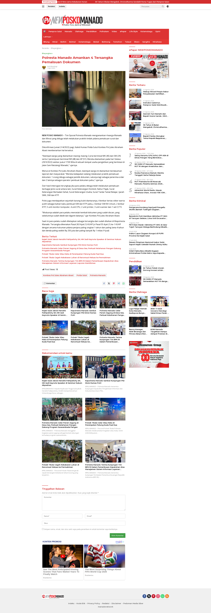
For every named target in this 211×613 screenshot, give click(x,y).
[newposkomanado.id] (72, 20)
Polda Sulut (82, 275)
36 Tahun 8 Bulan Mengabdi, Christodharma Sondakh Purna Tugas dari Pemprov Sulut (96, 2)
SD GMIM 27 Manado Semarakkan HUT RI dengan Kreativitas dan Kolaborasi (150, 165)
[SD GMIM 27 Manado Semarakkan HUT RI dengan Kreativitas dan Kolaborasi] (135, 281)
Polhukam (104, 31)
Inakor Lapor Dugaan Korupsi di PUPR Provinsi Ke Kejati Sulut (146, 234)
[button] (162, 6)
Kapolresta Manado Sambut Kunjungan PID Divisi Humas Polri (70, 245)
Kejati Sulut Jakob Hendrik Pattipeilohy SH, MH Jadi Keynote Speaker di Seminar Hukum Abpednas (81, 240)
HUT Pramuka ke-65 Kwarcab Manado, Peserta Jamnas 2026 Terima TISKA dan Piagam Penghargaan (148, 183)
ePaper (123, 31)
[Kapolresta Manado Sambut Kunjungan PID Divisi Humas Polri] (84, 301)
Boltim (63, 42)
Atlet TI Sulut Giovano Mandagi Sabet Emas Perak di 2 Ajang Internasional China (160, 311)
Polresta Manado (98, 275)
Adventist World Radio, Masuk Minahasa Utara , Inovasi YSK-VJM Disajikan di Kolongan (150, 191)
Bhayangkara (47, 53)
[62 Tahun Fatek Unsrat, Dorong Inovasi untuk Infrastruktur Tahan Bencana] (135, 269)
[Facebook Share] (104, 283)
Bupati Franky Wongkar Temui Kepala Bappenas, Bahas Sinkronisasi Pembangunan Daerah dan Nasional (155, 137)
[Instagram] (158, 596)
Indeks (62, 6)
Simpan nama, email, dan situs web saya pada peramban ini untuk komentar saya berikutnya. (81, 529)
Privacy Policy (93, 603)
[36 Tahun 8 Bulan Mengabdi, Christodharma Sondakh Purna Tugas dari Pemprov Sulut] (135, 126)
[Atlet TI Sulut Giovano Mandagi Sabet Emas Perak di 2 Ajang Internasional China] (160, 301)
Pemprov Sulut (55, 31)
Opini (157, 31)
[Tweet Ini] (109, 283)
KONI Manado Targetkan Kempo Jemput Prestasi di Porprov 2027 (159, 331)
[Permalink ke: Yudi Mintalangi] (44, 67)
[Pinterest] (153, 596)
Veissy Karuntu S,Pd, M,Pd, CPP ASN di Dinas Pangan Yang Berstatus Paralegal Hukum (151, 156)
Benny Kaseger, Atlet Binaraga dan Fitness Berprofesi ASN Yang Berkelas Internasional (137, 331)
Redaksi (51, 6)
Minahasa (157, 42)
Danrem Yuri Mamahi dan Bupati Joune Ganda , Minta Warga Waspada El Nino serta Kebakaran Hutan (155, 115)
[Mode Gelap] (168, 6)
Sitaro (136, 42)
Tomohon (117, 42)
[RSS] (167, 596)
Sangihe (146, 42)
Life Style (133, 31)
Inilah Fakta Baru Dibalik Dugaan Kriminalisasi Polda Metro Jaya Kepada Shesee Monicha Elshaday (146, 252)
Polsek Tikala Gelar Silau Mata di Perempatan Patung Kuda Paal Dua (73, 254)
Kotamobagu (146, 31)
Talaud (128, 42)
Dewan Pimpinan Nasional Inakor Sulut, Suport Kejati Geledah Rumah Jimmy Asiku (148, 243)
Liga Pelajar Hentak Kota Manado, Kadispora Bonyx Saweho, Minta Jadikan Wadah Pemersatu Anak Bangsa (138, 311)
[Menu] (43, 6)
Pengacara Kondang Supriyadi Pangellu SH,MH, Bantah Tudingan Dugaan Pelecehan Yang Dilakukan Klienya (147, 208)
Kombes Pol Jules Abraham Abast (58, 275)
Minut (55, 42)
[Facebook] (144, 596)
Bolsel (96, 42)
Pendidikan (91, 31)
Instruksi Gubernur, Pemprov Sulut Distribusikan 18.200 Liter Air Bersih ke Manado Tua (156, 104)
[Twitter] (149, 596)
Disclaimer (116, 603)
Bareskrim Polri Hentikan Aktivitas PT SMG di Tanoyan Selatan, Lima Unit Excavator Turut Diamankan (148, 217)
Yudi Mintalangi (52, 66)
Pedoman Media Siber (133, 603)
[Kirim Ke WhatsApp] (123, 283)
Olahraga (79, 31)
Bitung (46, 42)
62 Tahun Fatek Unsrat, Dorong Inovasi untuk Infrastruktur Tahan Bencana (153, 269)
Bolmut (72, 42)
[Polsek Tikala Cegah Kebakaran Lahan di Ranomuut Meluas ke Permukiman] (84, 328)
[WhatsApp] (162, 596)
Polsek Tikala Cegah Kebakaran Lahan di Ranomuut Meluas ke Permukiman (76, 257)
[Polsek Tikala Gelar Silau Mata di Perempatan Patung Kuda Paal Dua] (55, 328)
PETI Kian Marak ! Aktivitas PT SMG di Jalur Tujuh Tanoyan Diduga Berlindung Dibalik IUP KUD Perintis (148, 226)
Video (114, 31)
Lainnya (47, 37)
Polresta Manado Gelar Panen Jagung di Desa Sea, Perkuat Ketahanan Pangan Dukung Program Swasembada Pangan (81, 249)
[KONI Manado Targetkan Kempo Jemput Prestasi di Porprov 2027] (160, 322)
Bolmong (106, 42)
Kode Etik (81, 603)
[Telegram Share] (119, 283)
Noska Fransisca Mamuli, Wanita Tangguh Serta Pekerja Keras (149, 174)
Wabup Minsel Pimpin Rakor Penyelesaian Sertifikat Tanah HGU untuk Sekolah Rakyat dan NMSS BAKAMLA (156, 92)
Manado (68, 31)
